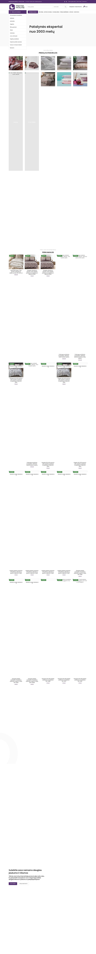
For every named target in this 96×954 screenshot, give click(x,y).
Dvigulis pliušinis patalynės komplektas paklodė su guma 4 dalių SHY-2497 (64, 572)
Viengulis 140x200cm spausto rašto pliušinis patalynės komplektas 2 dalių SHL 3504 (48, 272)
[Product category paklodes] (32, 63)
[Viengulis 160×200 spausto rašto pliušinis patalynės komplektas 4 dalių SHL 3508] (16, 370)
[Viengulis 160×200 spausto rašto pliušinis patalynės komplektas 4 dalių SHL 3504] (48, 412)
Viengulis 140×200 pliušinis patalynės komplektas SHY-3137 (64, 680)
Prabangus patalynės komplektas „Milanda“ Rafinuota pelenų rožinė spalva (80, 356)
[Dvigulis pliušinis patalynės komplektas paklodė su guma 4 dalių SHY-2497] (64, 520)
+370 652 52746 (21, 1)
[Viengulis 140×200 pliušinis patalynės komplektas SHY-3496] (48, 628)
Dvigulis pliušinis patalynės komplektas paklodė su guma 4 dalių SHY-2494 (32, 572)
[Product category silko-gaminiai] (80, 63)
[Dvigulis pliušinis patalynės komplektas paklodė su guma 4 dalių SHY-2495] (16, 520)
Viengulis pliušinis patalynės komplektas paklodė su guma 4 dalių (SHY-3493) (32, 680)
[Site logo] (17, 6)
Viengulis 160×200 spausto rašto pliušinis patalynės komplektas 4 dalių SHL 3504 (48, 464)
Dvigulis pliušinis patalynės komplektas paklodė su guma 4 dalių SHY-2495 (16, 572)
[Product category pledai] (16, 121)
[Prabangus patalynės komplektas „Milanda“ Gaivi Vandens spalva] (64, 304)
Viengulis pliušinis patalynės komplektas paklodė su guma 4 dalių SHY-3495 (80, 572)
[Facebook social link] (64, 2)
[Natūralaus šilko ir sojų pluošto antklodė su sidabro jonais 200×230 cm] (16, 262)
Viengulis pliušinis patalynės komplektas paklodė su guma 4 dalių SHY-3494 (16, 680)
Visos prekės (13, 883)
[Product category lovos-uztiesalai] (48, 79)
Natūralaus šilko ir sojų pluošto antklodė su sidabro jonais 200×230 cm (16, 272)
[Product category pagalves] (64, 63)
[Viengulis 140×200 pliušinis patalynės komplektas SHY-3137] (64, 628)
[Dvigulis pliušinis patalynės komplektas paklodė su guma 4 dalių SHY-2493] (48, 520)
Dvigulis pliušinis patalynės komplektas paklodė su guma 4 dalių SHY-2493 (48, 572)
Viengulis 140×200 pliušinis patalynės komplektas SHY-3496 (48, 680)
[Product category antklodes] (48, 63)
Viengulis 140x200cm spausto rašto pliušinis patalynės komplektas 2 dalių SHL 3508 (32, 272)
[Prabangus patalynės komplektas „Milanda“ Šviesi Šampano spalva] (32, 412)
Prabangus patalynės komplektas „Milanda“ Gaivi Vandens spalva (64, 356)
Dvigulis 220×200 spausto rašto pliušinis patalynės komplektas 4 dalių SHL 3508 (64, 380)
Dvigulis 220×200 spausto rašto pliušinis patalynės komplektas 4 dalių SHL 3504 (80, 464)
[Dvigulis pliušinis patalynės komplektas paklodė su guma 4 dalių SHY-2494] (32, 520)
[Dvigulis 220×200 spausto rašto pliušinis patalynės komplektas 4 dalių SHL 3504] (80, 412)
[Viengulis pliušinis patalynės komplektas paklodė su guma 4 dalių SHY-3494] (16, 628)
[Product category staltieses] (32, 121)
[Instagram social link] (66, 2)
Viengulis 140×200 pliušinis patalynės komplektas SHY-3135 (80, 680)
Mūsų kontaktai (23, 883)
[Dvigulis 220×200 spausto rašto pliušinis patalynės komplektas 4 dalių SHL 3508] (64, 370)
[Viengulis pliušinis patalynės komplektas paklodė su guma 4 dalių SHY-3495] (80, 520)
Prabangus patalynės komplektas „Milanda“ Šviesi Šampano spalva (32, 464)
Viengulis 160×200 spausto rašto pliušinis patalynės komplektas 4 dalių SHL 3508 (16, 380)
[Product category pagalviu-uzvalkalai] (64, 79)
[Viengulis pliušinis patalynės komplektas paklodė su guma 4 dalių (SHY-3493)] (32, 628)
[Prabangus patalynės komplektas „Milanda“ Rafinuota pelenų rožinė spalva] (80, 304)
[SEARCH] (65, 6)
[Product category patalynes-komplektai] (16, 63)
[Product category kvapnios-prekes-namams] (80, 79)
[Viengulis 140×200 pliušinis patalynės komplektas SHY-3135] (80, 628)
